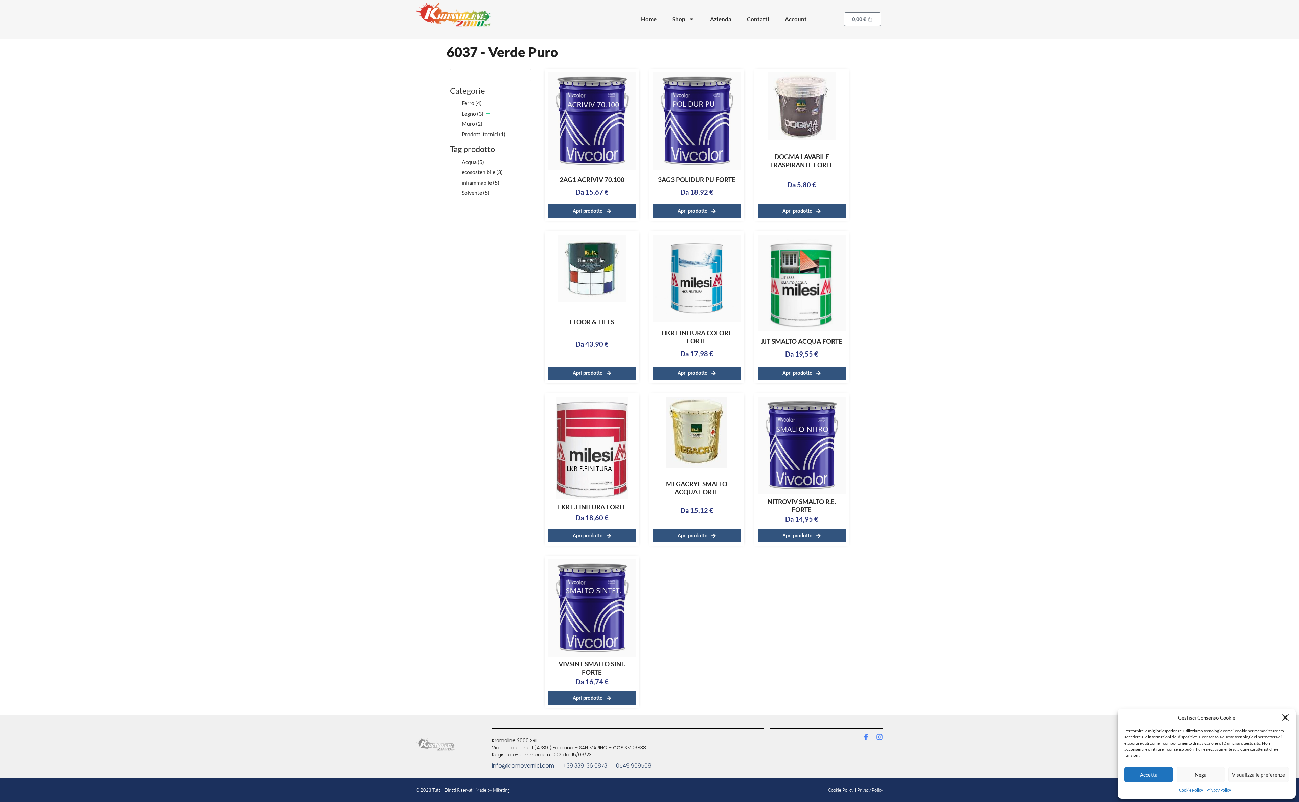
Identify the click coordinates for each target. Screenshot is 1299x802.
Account (796, 19)
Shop (678, 19)
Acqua (473, 162)
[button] (1285, 717)
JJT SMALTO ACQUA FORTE (801, 341)
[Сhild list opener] (486, 103)
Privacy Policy (1218, 790)
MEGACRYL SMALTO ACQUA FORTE (696, 488)
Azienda (720, 19)
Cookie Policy (1191, 790)
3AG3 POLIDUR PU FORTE (696, 180)
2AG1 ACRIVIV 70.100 (592, 180)
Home (649, 19)
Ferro (472, 103)
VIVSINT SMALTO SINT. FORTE (592, 668)
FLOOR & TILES (592, 322)
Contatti (758, 19)
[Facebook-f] (866, 737)
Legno (472, 113)
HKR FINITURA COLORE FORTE (696, 337)
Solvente (475, 192)
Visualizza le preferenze (1258, 775)
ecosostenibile (482, 172)
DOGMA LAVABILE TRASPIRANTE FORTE (802, 161)
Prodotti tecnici (483, 134)
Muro (472, 123)
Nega (1201, 775)
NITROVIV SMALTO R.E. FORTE (802, 505)
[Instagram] (879, 737)
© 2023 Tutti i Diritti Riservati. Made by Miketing (463, 790)
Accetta (1149, 775)
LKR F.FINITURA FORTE (592, 507)
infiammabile (480, 182)
